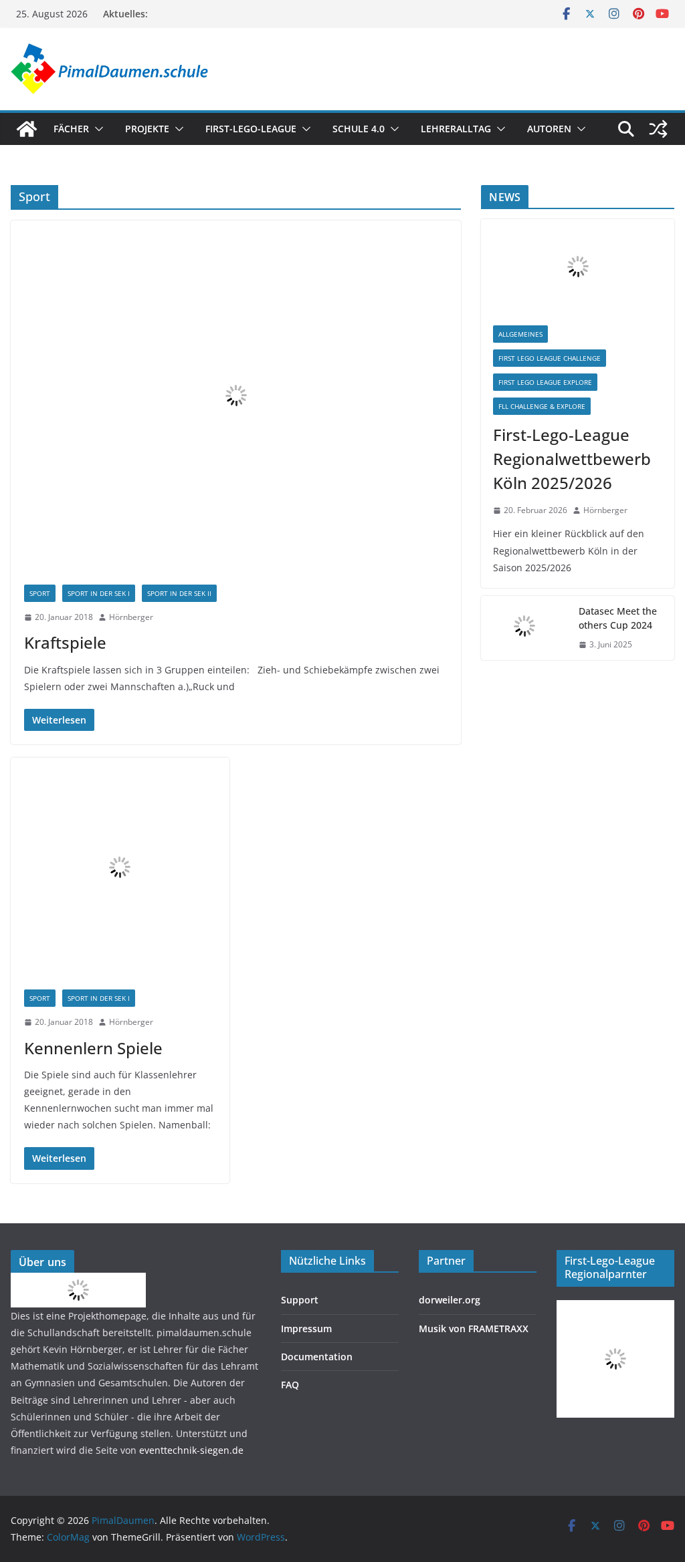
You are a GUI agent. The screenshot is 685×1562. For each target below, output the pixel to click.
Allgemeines (520, 334)
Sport (39, 593)
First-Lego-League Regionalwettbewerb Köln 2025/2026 (572, 459)
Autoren (549, 128)
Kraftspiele (65, 642)
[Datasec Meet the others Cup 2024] (524, 628)
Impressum (306, 1328)
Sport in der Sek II (179, 593)
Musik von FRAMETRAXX (473, 1328)
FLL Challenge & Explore (541, 406)
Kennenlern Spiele (93, 1048)
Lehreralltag (456, 128)
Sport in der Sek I (99, 593)
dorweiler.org (449, 1299)
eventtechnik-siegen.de (191, 1450)
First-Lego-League (250, 128)
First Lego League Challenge (549, 358)
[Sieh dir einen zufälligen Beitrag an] (658, 129)
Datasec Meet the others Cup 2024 (618, 618)
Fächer (71, 128)
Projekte (147, 128)
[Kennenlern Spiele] (120, 867)
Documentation (317, 1356)
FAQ (290, 1384)
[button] (96, 129)
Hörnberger (131, 617)
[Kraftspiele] (236, 395)
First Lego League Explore (545, 382)
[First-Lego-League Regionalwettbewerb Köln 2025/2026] (577, 266)
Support (299, 1299)
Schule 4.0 (358, 128)
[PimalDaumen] (27, 129)
